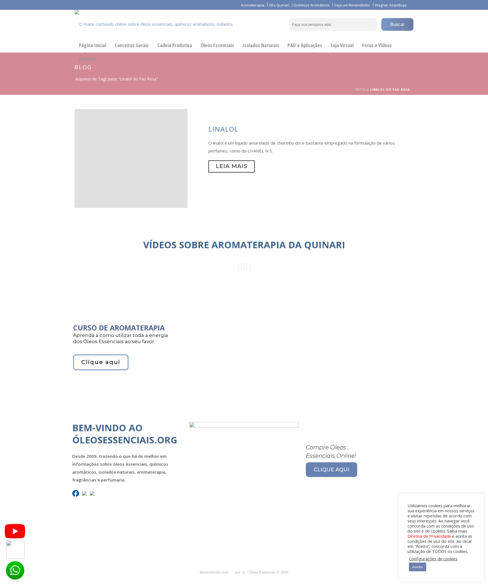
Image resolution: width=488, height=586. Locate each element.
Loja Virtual (342, 45)
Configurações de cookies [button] (433, 558)
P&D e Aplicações (304, 45)
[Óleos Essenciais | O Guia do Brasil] (162, 24)
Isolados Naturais (261, 45)
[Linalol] (131, 158)
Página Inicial (92, 45)
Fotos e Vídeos (377, 45)
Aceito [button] (417, 566)
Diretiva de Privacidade (429, 536)
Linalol (223, 129)
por (239, 572)
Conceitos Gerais (132, 45)
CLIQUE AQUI (331, 470)
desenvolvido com (215, 572)
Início (360, 90)
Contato (87, 58)
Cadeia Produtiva (174, 45)
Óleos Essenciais (217, 45)
